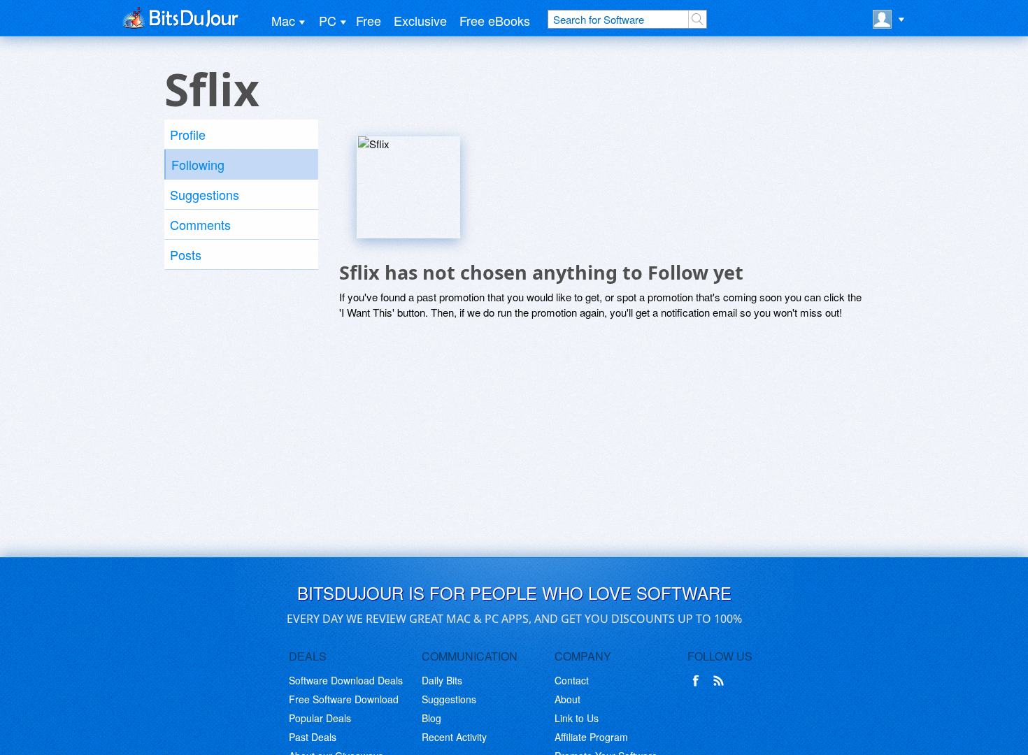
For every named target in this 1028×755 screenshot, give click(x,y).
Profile (188, 134)
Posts (185, 254)
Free (368, 20)
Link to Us (577, 718)
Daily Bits (442, 680)
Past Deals (312, 737)
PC (327, 20)
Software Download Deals (346, 680)
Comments (200, 224)
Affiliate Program (591, 737)
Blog (431, 718)
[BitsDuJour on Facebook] (698, 681)
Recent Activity (454, 737)
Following (197, 164)
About (567, 699)
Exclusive (420, 20)
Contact (572, 680)
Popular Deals (320, 718)
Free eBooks (494, 20)
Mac (283, 20)
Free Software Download (344, 699)
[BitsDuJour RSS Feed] (721, 681)
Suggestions (204, 194)
